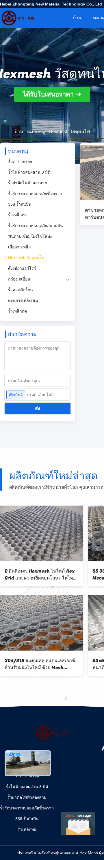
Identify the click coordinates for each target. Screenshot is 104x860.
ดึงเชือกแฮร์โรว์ (22, 268)
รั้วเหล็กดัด (17, 311)
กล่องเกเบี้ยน (19, 279)
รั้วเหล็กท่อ (17, 215)
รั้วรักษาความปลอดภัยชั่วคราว (35, 193)
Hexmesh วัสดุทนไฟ (26, 257)
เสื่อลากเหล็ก (19, 247)
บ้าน (77, 17)
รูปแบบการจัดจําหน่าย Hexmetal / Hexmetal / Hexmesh (40, 575)
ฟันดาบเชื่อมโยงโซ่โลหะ (30, 236)
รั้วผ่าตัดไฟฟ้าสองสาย (27, 183)
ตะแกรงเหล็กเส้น (23, 300)
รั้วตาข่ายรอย (20, 161)
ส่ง (37, 408)
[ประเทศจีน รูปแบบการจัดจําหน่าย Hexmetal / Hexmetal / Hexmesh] (41, 533)
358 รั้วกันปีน (19, 204)
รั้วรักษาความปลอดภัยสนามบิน (35, 225)
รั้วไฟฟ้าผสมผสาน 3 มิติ (29, 172)
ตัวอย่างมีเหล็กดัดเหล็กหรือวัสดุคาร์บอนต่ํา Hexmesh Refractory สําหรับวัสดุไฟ (41, 664)
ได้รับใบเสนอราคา (48, 94)
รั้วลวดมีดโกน (20, 289)
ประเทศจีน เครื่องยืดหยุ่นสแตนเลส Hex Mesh (57, 852)
